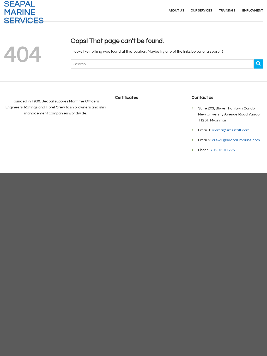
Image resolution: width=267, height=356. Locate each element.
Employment (252, 10)
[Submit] (258, 64)
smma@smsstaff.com (231, 130)
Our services (201, 10)
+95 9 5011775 (222, 150)
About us (176, 10)
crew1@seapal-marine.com (236, 140)
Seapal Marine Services (24, 12)
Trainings (227, 10)
